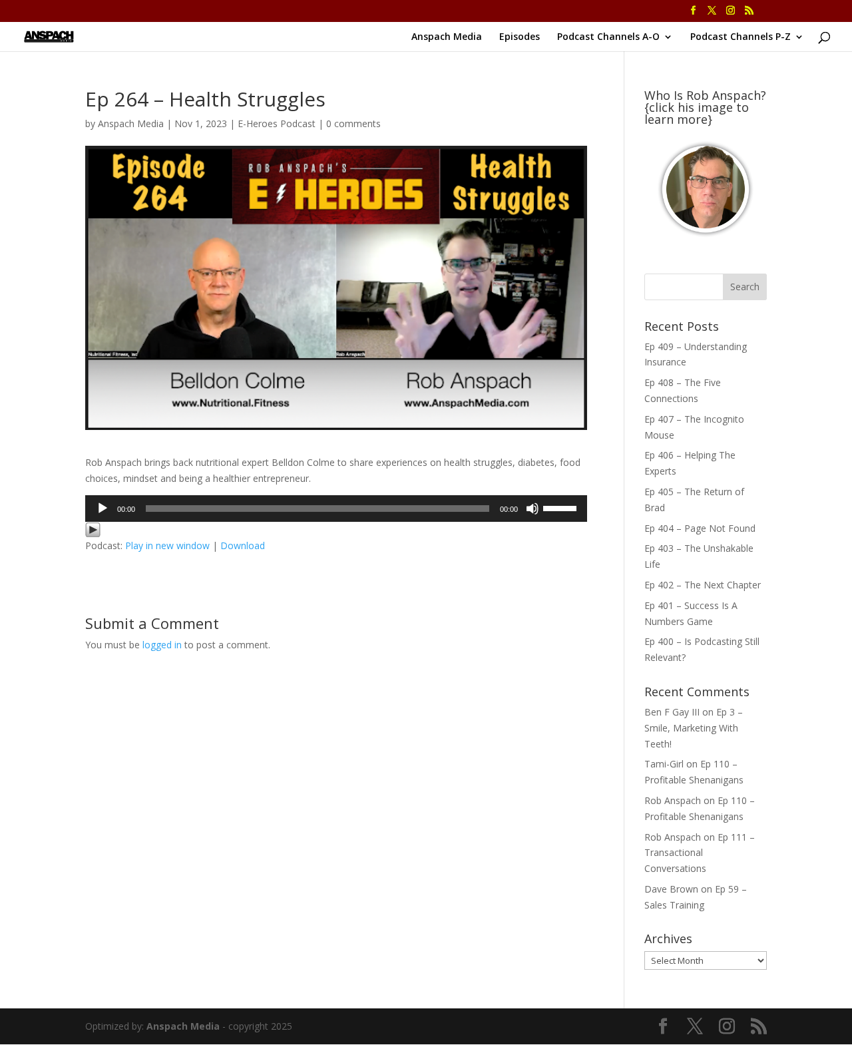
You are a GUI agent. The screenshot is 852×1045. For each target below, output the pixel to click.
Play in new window (167, 545)
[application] (336, 508)
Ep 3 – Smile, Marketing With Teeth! (693, 728)
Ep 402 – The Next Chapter (702, 584)
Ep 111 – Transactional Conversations (699, 853)
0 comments (353, 123)
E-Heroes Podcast (277, 123)
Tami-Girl (664, 763)
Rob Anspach (672, 800)
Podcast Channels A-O (608, 37)
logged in (162, 644)
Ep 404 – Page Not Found (699, 528)
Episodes (519, 37)
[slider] (561, 507)
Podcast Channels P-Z (740, 37)
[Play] (102, 508)
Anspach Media (446, 37)
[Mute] (532, 508)
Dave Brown (671, 889)
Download (242, 545)
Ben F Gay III (672, 712)
